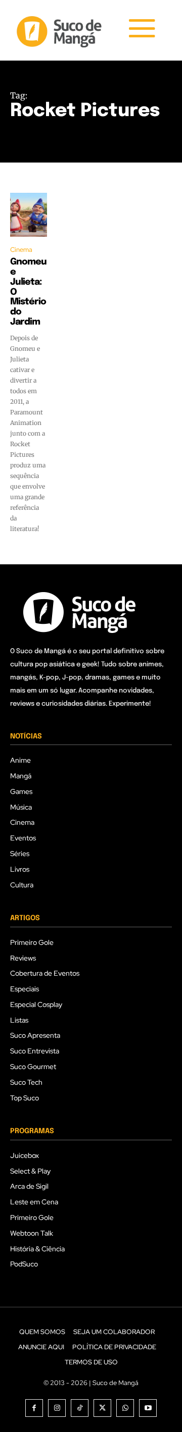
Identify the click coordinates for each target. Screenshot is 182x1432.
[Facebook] (34, 1408)
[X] (102, 1408)
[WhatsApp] (125, 1408)
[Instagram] (57, 1408)
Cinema (21, 249)
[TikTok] (79, 1408)
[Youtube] (148, 1408)
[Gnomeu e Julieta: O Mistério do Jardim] (28, 215)
